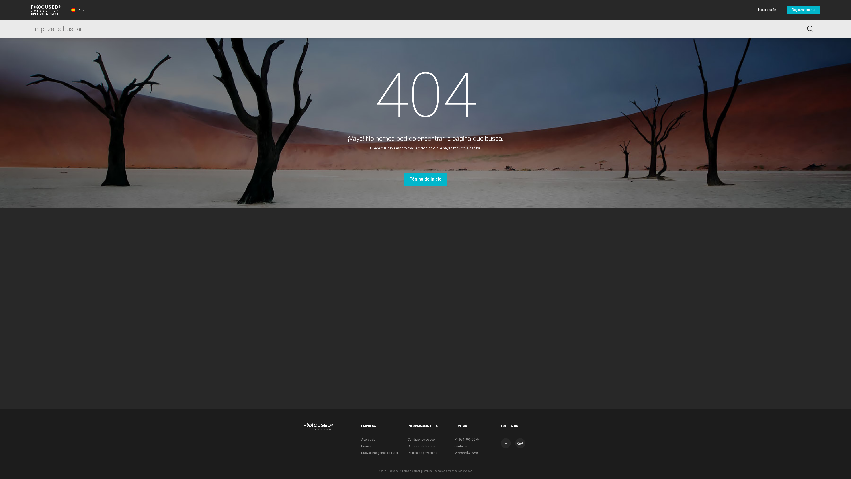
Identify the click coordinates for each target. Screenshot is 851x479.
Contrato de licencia (421, 446)
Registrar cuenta (803, 10)
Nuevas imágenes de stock (380, 453)
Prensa (366, 446)
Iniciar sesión (767, 10)
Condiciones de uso (421, 439)
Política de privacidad (422, 453)
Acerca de (368, 439)
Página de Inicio (426, 179)
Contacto (460, 446)
